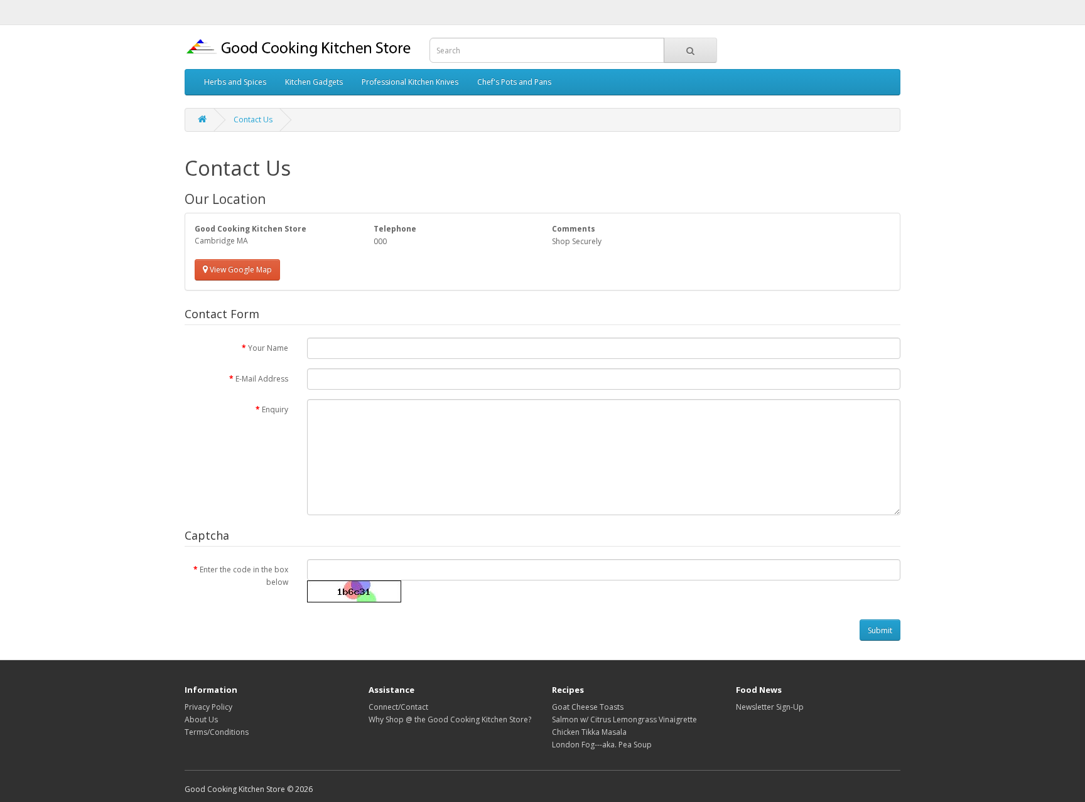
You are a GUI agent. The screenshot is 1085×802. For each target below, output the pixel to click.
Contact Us (253, 119)
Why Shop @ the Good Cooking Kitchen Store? (450, 719)
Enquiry (275, 409)
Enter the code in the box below (244, 575)
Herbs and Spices (235, 82)
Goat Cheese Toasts (587, 707)
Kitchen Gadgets (314, 82)
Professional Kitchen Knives (410, 82)
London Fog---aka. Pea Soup (602, 744)
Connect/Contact (398, 707)
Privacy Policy (208, 707)
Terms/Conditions (217, 732)
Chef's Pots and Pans (514, 82)
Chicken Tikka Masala (589, 732)
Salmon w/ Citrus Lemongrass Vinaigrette (624, 719)
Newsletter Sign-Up (770, 707)
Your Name (268, 348)
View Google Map (240, 269)
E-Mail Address (261, 378)
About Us (201, 719)
